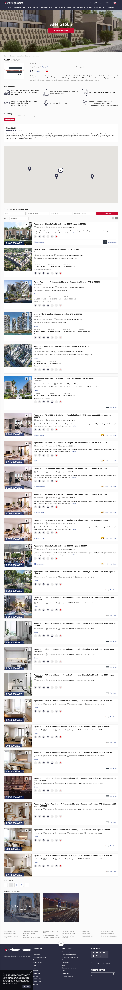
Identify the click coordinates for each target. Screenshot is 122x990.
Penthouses (65, 962)
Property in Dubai (67, 976)
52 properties (91, 67)
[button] (92, 176)
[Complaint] (46, 70)
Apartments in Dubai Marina (31, 937)
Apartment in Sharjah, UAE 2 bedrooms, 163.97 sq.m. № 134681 (60, 224)
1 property (45, 67)
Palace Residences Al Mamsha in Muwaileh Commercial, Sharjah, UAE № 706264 (67, 282)
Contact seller (40, 242)
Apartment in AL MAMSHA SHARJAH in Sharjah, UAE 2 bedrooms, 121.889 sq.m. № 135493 (71, 468)
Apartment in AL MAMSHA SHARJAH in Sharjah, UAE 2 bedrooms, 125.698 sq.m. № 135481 (71, 494)
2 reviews (37, 71)
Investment (65, 973)
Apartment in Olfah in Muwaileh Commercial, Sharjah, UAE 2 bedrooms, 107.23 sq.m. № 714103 (73, 701)
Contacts (35, 976)
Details (75, 233)
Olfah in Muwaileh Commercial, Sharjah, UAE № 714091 (56, 250)
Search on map (37, 962)
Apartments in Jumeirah (30, 931)
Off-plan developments (69, 954)
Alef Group (113, 407)
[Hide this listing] (35, 236)
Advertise (36, 970)
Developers (36, 954)
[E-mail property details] (43, 236)
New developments (68, 952)
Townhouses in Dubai (107, 933)
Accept (26, 986)
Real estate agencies (39, 957)
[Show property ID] (52, 236)
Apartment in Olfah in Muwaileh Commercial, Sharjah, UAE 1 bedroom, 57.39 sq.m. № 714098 (72, 830)
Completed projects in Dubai (51, 937)
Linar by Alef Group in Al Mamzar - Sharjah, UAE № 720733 (58, 314)
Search (106, 213)
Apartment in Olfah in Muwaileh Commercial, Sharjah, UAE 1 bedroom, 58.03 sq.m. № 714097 (72, 726)
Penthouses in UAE (68, 931)
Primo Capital (112, 242)
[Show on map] (35, 273)
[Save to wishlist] (30, 224)
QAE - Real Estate (111, 435)
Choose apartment (61, 30)
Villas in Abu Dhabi (87, 936)
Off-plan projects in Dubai (50, 935)
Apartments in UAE (9, 931)
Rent (63, 970)
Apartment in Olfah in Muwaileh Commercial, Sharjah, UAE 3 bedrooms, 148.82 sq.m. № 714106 (73, 752)
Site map (35, 984)
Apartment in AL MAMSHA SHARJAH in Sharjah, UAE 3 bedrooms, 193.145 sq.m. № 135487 (71, 443)
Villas (63, 965)
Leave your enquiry (104, 963)
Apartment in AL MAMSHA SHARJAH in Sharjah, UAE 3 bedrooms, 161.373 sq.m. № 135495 (71, 520)
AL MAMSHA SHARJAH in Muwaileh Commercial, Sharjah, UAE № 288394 (64, 378)
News (34, 968)
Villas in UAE (85, 931)
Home (35, 952)
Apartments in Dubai (10, 933)
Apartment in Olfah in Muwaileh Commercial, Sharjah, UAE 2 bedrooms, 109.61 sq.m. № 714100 (73, 855)
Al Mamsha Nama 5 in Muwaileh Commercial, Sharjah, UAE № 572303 (62, 346)
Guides (35, 960)
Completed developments (70, 957)
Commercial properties (69, 968)
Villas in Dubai (86, 933)
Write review (9, 120)
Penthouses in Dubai (68, 933)
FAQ (34, 965)
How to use (36, 973)
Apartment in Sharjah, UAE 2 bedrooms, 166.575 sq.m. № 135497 (60, 546)
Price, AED (54, 213)
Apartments (65, 960)
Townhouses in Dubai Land (109, 936)
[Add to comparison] (26, 224)
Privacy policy (37, 978)
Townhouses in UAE (107, 931)
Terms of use (37, 981)
